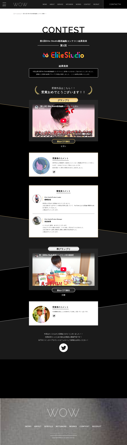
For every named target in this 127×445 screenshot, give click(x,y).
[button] (4, 4)
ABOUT (52, 4)
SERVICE (60, 4)
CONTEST (87, 4)
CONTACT (114, 4)
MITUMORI (69, 4)
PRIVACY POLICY (57, 433)
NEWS (45, 4)
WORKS (78, 4)
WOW (20, 4)
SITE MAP (73, 433)
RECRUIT (96, 4)
